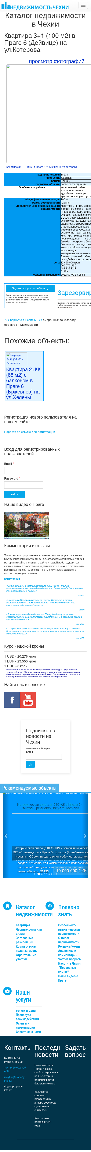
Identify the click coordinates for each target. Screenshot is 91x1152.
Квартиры (23, 925)
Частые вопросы (69, 959)
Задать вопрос (75, 1051)
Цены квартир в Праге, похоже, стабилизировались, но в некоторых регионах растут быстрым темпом (46, 1074)
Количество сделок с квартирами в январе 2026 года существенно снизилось (45, 1101)
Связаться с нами (28, 1032)
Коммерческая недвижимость (26, 948)
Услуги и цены (26, 1011)
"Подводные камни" (67, 970)
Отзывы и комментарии (25, 1025)
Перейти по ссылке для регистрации (29, 431)
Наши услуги (23, 996)
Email (9, 463)
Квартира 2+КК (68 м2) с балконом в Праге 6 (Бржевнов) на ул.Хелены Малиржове (23, 385)
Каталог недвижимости (34, 911)
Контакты (18, 1047)
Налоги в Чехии (69, 963)
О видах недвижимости (68, 940)
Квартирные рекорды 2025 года (42, 1121)
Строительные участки (26, 957)
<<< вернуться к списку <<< (23, 319)
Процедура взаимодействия (28, 1017)
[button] (6, 835)
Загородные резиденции (24, 940)
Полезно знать (68, 911)
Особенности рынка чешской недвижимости (69, 929)
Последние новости (51, 1051)
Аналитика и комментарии (67, 953)
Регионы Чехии (69, 946)
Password (12, 478)
